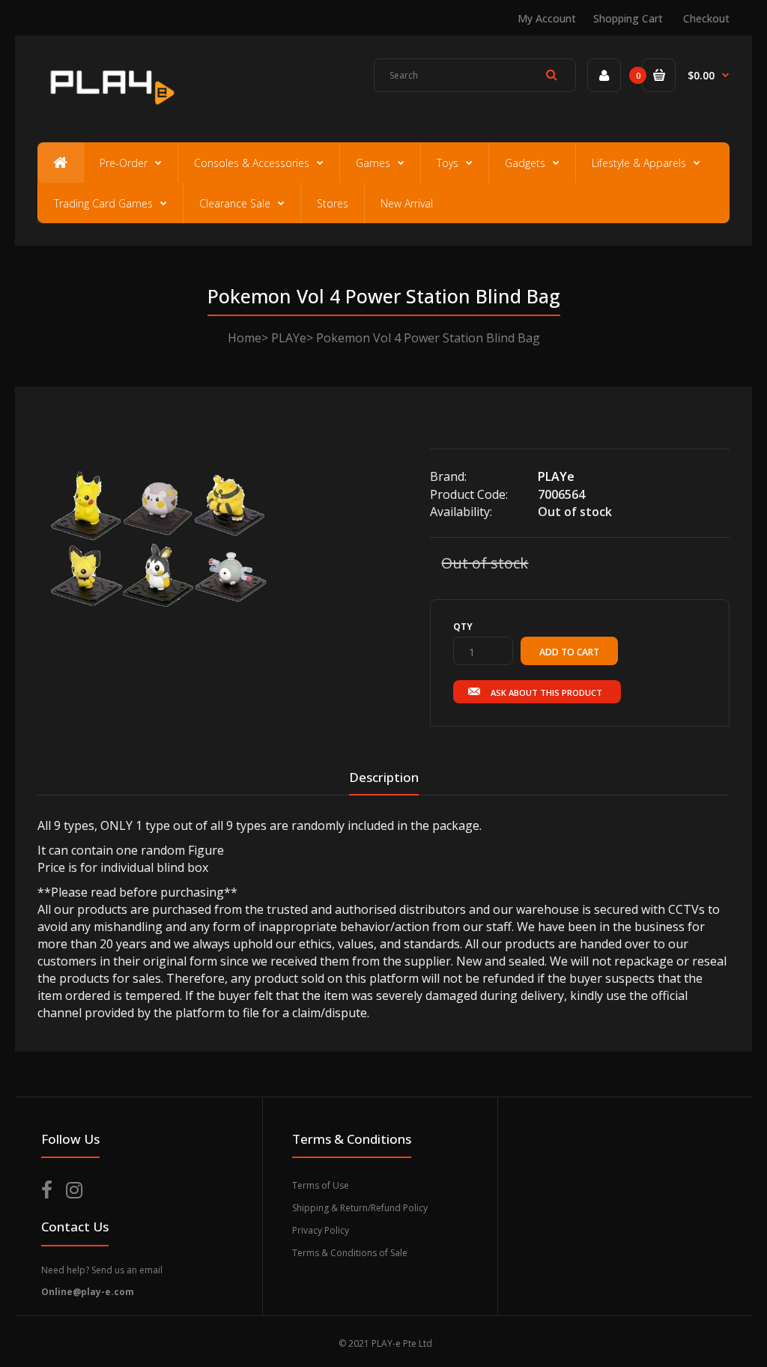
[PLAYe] (110, 109)
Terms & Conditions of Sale (349, 1252)
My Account (547, 18)
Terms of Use (320, 1185)
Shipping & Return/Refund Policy (360, 1207)
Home (244, 338)
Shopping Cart (628, 18)
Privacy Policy (320, 1230)
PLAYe (288, 338)
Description (384, 777)
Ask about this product (546, 692)
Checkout (706, 18)
